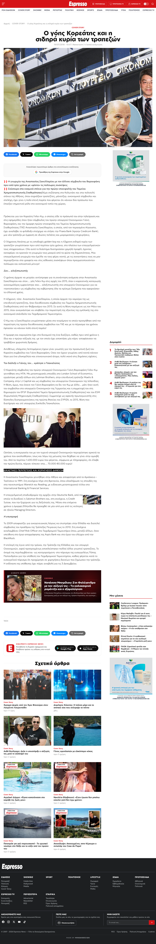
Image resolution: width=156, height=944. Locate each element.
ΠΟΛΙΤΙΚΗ (69, 10)
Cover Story (6, 889)
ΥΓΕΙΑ (123, 10)
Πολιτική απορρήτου (54, 906)
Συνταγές (94, 886)
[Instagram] (8, 922)
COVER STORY (24, 10)
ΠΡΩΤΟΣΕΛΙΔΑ (111, 10)
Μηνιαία (116, 886)
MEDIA (47, 10)
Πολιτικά (138, 886)
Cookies (151, 932)
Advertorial (28, 898)
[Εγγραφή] (152, 922)
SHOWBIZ (37, 10)
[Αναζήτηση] (152, 4)
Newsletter (28, 901)
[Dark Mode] (146, 3)
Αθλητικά (139, 881)
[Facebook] (3, 922)
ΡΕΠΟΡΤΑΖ (57, 10)
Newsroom (78, 44)
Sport (49, 877)
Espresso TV (8, 894)
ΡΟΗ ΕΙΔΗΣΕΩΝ (8, 10)
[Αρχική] (12, 867)
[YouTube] (19, 922)
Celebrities (28, 881)
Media (26, 886)
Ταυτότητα (50, 898)
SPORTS (90, 10)
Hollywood (28, 883)
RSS (25, 903)
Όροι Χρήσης (51, 903)
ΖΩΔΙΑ (99, 10)
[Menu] (3, 4)
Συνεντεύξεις (6, 901)
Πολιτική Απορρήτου (138, 932)
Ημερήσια (117, 881)
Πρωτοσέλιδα (142, 877)
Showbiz (28, 877)
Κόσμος (4, 886)
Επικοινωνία (51, 901)
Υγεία (92, 883)
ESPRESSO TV (148, 10)
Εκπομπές (5, 898)
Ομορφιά (94, 881)
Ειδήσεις (5, 877)
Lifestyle (95, 877)
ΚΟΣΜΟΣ (80, 10)
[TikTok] (25, 922)
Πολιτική (5, 883)
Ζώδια (116, 877)
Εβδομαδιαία (118, 883)
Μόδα (92, 889)
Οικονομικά (140, 883)
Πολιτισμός (74, 877)
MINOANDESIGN (82, 938)
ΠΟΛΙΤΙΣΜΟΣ (134, 10)
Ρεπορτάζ (5, 881)
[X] (14, 922)
